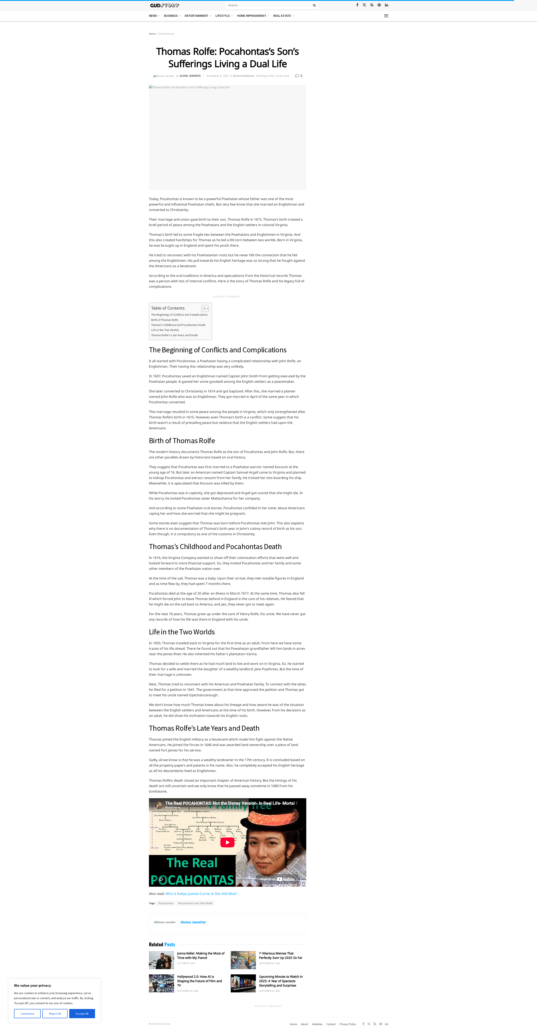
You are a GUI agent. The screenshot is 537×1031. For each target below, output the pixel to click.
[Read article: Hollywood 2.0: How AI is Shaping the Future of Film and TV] (161, 983)
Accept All (82, 1013)
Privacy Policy (348, 1024)
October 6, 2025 (186, 963)
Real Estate (282, 16)
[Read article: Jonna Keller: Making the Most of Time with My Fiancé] (161, 960)
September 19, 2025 (269, 990)
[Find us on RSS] (371, 5)
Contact (331, 1024)
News (153, 16)
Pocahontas (166, 903)
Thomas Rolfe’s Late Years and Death (174, 335)
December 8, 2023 (217, 76)
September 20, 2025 (187, 990)
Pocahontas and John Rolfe (195, 903)
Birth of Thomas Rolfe (164, 320)
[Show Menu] (386, 15)
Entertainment (196, 16)
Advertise (317, 1024)
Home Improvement (251, 16)
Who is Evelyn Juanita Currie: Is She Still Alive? (202, 893)
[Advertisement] (352, 63)
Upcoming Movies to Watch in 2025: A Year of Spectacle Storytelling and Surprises (281, 980)
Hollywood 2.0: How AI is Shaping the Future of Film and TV (199, 980)
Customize (27, 1013)
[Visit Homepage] (165, 5)
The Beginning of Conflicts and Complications (179, 314)
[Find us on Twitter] (364, 5)
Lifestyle (222, 16)
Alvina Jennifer (190, 76)
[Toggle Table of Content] (203, 308)
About (304, 1024)
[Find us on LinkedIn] (386, 5)
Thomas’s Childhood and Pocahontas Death (178, 325)
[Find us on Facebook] (357, 5)
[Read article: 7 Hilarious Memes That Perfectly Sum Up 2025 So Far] (243, 960)
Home (152, 33)
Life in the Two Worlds (165, 330)
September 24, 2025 (269, 963)
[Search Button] (315, 5)
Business (171, 16)
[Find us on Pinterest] (379, 5)
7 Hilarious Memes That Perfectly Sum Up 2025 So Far (280, 955)
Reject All (55, 1013)
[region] (54, 1001)
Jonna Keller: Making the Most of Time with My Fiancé (200, 955)
